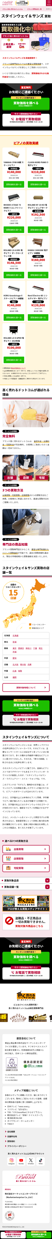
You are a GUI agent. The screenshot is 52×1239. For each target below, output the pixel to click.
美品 (14, 302)
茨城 (14, 651)
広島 (14, 670)
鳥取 (20, 670)
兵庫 (29, 664)
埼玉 (41, 648)
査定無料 (26, 87)
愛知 (14, 658)
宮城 (14, 641)
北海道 (15, 635)
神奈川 (28, 648)
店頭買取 (18, 858)
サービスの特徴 (11, 431)
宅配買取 (18, 868)
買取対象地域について (26, 687)
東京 (14, 648)
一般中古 (38, 168)
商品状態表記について (18, 368)
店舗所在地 (12, 1136)
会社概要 (11, 1131)
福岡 (14, 677)
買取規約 (11, 1141)
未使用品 (14, 168)
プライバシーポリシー (17, 1146)
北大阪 (15, 664)
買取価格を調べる (14, 184)
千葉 (35, 648)
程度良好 (14, 259)
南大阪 (23, 664)
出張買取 (18, 849)
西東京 (21, 648)
